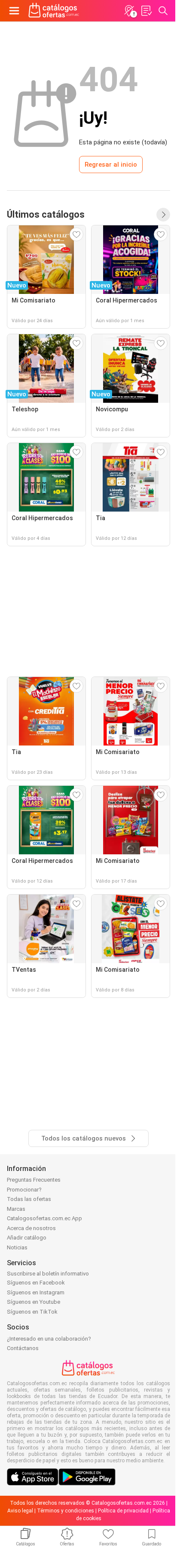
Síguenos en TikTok (32, 1311)
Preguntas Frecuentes (34, 1180)
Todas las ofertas (29, 1199)
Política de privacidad (123, 1511)
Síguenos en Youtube (33, 1302)
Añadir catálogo (26, 1237)
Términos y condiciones (65, 1511)
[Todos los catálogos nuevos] (163, 215)
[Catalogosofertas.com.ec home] (53, 11)
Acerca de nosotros (31, 1228)
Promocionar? (24, 1189)
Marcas (16, 1209)
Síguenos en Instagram (35, 1292)
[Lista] (146, 11)
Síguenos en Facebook (36, 1282)
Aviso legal (20, 1511)
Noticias (17, 1247)
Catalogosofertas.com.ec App (44, 1218)
